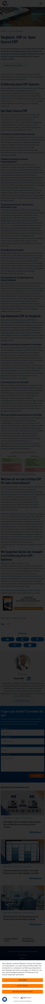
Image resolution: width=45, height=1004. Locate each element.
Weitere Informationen (22, 992)
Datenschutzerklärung (25, 1001)
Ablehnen (22, 980)
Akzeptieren (22, 986)
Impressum (16, 1001)
